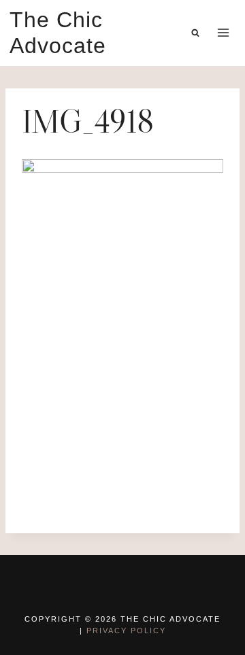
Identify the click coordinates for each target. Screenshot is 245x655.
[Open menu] (222, 33)
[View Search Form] (195, 32)
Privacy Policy (126, 630)
